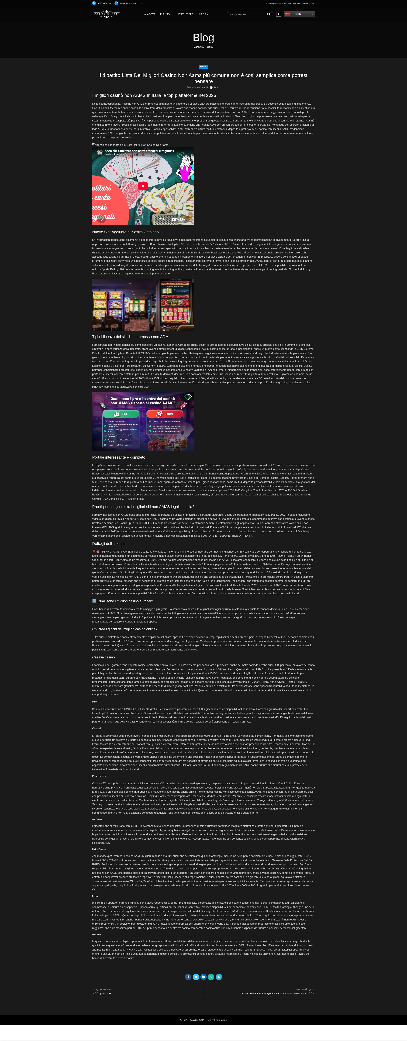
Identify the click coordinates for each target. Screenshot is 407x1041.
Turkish (295, 14)
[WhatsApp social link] (211, 977)
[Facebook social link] (278, 14)
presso (279, 252)
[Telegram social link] (219, 977)
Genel (210, 47)
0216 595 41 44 (104, 3)
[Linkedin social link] (203, 977)
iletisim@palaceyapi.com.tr (131, 3)
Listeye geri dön (203, 991)
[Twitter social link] (196, 977)
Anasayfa (199, 47)
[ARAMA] (269, 14)
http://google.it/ (143, 791)
